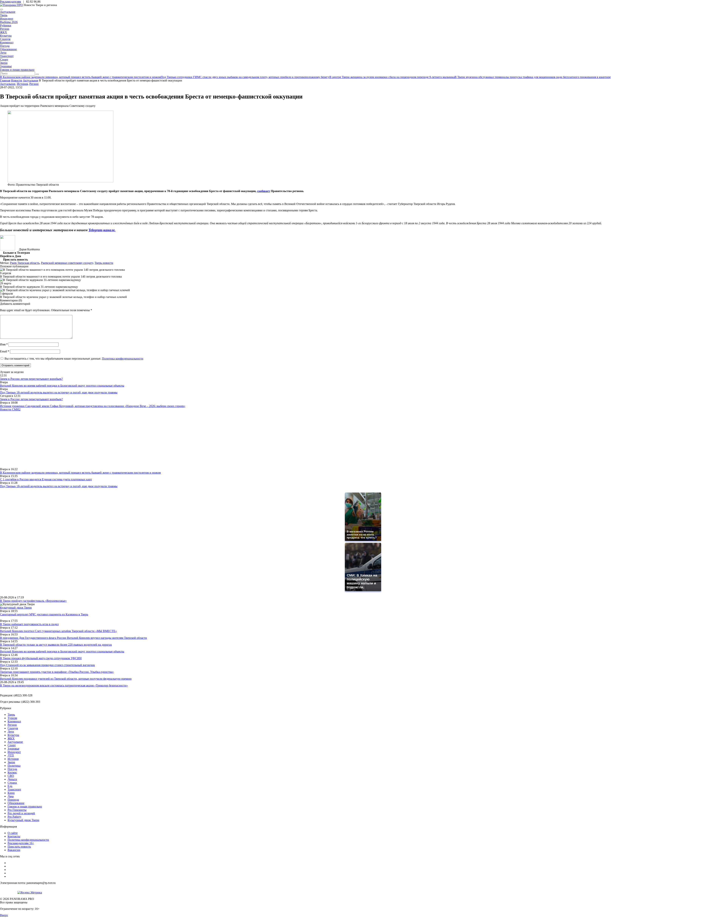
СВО (11, 775)
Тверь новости (104, 263)
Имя (4, 344)
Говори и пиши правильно (17, 69)
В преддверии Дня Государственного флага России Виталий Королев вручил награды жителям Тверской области (73, 637)
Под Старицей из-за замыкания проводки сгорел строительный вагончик (47, 665)
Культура (6, 35)
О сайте (13, 833)
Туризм (12, 718)
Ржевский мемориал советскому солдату (67, 263)
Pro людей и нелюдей (21, 813)
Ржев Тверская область (25, 263)
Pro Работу (14, 816)
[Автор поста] (7, 249)
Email (4, 351)
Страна (12, 782)
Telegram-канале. (102, 230)
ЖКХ (3, 32)
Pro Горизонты (17, 809)
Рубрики (5, 25)
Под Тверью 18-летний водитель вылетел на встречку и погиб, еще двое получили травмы (58, 392)
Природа (13, 799)
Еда (10, 786)
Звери (4, 62)
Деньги (12, 779)
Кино (11, 792)
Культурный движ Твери (23, 820)
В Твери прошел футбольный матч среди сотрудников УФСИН (41, 658)
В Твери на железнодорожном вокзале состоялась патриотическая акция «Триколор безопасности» (64, 685)
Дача (11, 796)
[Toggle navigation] (1, 9)
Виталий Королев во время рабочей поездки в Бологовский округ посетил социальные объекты (62, 385)
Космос (12, 772)
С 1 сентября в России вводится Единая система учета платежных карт (46, 479)
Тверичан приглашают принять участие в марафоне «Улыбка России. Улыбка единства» (57, 671)
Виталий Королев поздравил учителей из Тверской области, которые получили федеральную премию (66, 678)
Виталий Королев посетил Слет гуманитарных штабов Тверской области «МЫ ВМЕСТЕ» (58, 631)
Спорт (4, 59)
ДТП (11, 755)
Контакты (14, 836)
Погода (4, 45)
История (22, 83)
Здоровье (6, 66)
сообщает (263, 191)
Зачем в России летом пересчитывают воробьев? (31, 378)
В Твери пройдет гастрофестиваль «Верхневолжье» (33, 600)
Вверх (4, 915)
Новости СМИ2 (10, 409)
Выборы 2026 (9, 22)
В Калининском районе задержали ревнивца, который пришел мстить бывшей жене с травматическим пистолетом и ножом (80, 472)
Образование (8, 49)
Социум (5, 39)
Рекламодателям (10, 1)
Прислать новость (19, 846)
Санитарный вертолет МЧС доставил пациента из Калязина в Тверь (44, 614)
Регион (4, 28)
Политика (14, 765)
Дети (3, 52)
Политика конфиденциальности (122, 358)
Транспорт (7, 56)
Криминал (6, 42)
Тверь (3, 15)
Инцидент (6, 18)
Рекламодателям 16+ (21, 843)
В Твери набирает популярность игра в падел (29, 624)
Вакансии (14, 850)
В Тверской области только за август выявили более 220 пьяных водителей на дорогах (56, 644)
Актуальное (7, 11)
